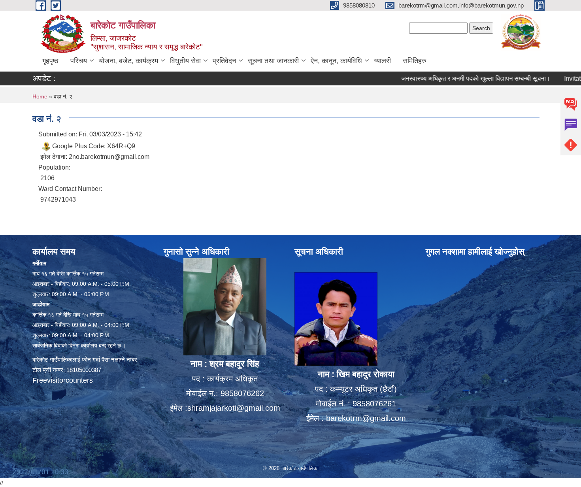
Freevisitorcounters (62, 380)
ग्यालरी (382, 61)
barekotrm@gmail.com (366, 418)
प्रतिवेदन (224, 61)
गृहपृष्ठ (50, 61)
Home (39, 96)
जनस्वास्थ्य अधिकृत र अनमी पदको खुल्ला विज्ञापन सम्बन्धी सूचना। (462, 78)
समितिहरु (414, 61)
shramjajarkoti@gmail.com (233, 408)
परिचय (78, 61)
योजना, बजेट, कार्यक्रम (128, 61)
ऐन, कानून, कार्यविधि (336, 61)
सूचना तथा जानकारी (273, 61)
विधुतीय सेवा (185, 61)
